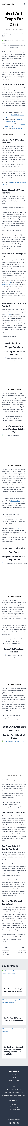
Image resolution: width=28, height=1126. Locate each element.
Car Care (14, 1104)
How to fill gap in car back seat (21, 949)
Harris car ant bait (17, 128)
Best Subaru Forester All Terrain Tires (5, 950)
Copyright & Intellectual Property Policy (14, 1095)
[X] (14, 1123)
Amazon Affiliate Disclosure (14, 1089)
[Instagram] (17, 1123)
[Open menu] (24, 4)
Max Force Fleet (15, 501)
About (14, 1075)
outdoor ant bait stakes (9, 284)
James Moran (10, 29)
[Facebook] (10, 1123)
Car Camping (14, 1107)
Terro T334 (7, 282)
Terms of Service (14, 1080)
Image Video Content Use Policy (14, 1092)
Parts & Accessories (14, 1110)
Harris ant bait (18, 528)
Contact (14, 1078)
